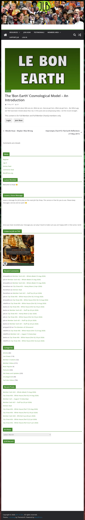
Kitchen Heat (17, 290)
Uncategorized (8, 377)
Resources (14, 32)
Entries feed (7, 166)
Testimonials (39, 32)
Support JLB (14, 37)
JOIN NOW (27, 32)
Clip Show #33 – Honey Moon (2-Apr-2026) (27, 286)
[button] (19, 32)
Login (8, 120)
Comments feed (8, 170)
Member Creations (9, 360)
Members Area (53, 32)
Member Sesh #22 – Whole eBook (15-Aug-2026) (29, 276)
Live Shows (6, 356)
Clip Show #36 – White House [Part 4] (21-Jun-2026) (20, 423)
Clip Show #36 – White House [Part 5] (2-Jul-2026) (27, 341)
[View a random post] (79, 34)
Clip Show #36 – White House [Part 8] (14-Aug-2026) (25, 297)
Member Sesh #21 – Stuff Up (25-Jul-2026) (27, 293)
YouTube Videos (8, 380)
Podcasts (6, 370)
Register (6, 159)
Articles (8, 91)
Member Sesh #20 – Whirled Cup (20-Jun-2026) (19, 416)
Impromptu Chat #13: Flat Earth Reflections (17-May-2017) (63, 132)
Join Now (18, 120)
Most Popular (7, 367)
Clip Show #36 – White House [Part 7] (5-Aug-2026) (27, 331)
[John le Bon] (42, 2)
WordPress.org (8, 173)
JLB (18, 104)
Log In (24, 37)
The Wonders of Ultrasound (23, 327)
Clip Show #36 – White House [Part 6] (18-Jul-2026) (27, 307)
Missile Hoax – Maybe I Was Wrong (19, 131)
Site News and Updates (11, 373)
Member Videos (8, 363)
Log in (5, 163)
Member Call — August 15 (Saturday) (23, 334)
